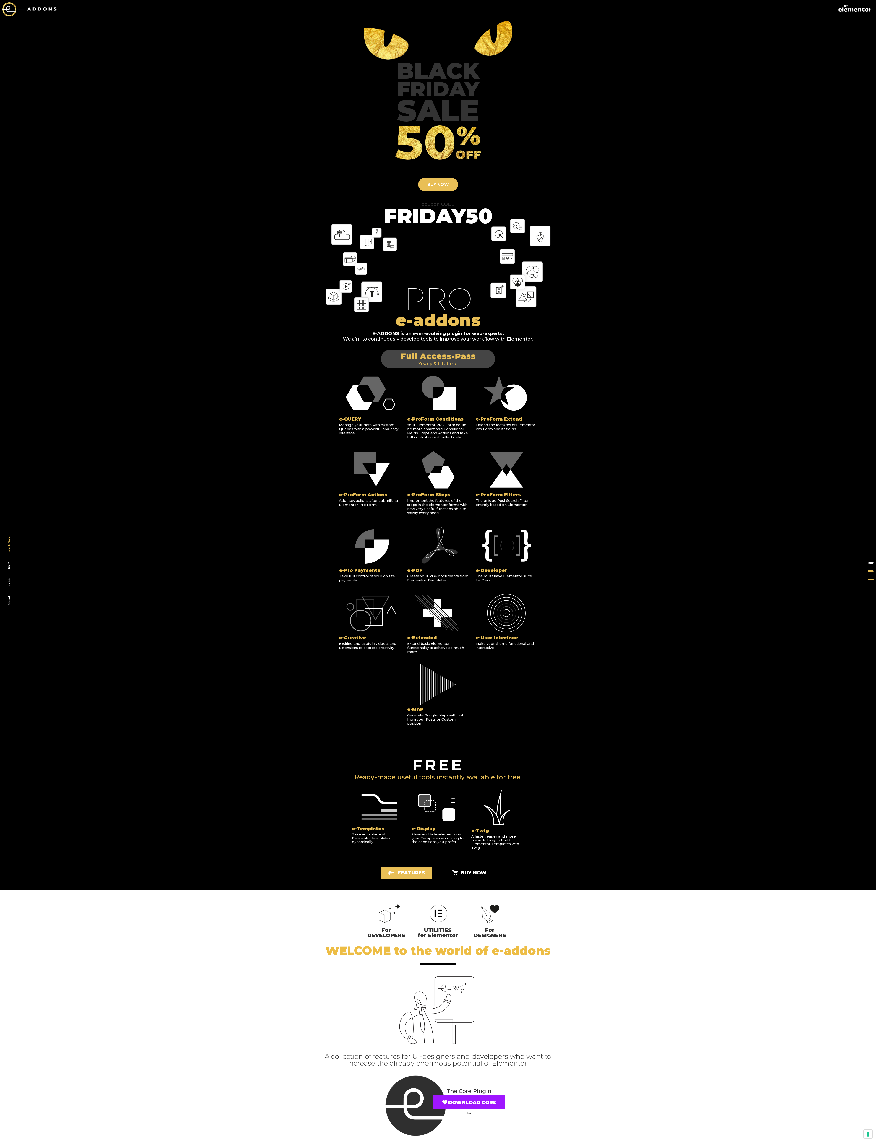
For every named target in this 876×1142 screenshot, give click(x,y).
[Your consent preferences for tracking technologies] (868, 1134)
